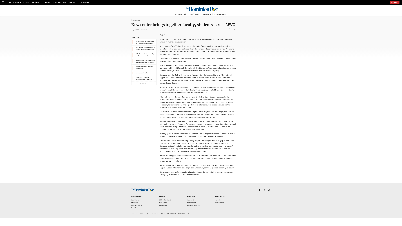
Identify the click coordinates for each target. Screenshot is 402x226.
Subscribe (394, 2)
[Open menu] (3, 2)
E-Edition (47, 2)
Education (136, 20)
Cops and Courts (136, 205)
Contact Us (73, 2)
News (8, 2)
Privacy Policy (219, 202)
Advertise (218, 200)
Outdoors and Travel (193, 205)
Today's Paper (194, 14)
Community (190, 200)
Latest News (136, 197)
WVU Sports (163, 202)
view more (143, 83)
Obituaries (36, 2)
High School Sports (165, 200)
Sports (26, 2)
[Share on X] (234, 30)
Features (17, 2)
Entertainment (191, 202)
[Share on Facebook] (231, 30)
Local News (135, 200)
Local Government (137, 208)
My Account (85, 2)
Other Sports (163, 205)
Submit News (206, 14)
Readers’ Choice (59, 2)
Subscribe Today (220, 14)
